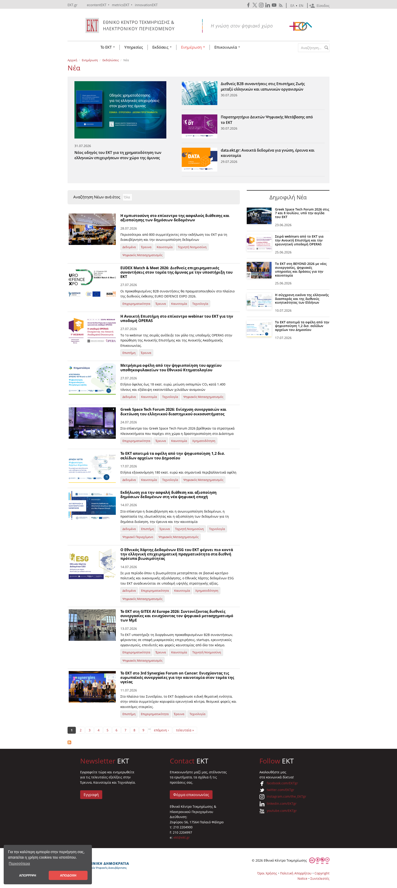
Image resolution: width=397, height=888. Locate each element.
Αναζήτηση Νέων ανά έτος (96, 197)
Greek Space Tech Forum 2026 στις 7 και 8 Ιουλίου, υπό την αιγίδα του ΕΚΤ (302, 213)
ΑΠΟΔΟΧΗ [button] (68, 875)
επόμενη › (161, 730)
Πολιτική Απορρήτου (296, 873)
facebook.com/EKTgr (282, 783)
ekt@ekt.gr (181, 837)
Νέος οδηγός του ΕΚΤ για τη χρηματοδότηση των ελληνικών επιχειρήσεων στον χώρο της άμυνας (117, 152)
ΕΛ (292, 5)
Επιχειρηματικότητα (136, 304)
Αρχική (72, 60)
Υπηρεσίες (133, 47)
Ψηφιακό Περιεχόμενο (137, 537)
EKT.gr (72, 5)
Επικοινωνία (226, 47)
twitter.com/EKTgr (280, 790)
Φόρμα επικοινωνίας (191, 794)
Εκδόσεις (160, 47)
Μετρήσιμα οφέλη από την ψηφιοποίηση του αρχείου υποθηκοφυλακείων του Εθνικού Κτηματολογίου (170, 367)
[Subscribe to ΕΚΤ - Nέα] (154, 742)
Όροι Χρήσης (267, 873)
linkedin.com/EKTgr (282, 803)
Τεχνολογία (200, 304)
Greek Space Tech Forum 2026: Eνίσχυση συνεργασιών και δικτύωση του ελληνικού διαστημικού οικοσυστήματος (173, 411)
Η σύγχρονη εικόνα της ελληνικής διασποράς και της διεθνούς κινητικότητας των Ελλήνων (302, 299)
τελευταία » (185, 730)
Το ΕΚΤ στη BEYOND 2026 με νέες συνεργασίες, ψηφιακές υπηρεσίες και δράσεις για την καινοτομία (301, 269)
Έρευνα (146, 247)
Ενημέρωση (192, 47)
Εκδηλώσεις (110, 60)
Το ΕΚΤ (106, 47)
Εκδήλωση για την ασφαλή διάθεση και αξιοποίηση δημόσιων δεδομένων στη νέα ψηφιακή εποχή (168, 494)
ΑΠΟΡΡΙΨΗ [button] (27, 875)
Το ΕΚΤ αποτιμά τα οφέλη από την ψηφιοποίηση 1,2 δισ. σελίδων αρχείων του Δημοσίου (172, 455)
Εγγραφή (91, 794)
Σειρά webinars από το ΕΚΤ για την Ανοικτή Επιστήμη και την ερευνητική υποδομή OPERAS (299, 240)
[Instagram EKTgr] (261, 5)
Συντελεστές (319, 878)
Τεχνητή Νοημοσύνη (192, 247)
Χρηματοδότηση (203, 441)
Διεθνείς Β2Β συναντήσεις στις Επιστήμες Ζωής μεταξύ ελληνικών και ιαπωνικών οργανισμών (263, 86)
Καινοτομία (165, 247)
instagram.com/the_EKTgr (286, 796)
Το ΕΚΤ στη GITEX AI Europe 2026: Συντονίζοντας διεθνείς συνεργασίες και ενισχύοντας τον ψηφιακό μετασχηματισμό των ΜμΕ (176, 616)
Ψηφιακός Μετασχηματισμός (142, 255)
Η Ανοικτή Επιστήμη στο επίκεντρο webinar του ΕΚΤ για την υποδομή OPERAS (176, 318)
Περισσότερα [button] (19, 864)
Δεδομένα (129, 247)
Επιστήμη (129, 353)
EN (301, 5)
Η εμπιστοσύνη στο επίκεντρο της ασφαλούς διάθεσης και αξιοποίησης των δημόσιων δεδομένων (175, 217)
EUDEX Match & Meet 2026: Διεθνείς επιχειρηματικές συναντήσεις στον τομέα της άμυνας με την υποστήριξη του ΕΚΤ (176, 272)
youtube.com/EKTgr (282, 810)
